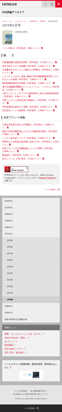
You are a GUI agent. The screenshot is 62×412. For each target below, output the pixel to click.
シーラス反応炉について (27, 138)
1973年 (10, 280)
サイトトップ (7, 21)
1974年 (10, 273)
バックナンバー (21, 21)
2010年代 (9, 207)
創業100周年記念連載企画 (16, 319)
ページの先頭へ (50, 190)
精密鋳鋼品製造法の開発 (27, 83)
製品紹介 (19, 155)
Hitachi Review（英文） (16, 337)
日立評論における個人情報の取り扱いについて (30, 394)
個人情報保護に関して (38, 391)
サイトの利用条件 (20, 391)
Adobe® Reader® (47, 178)
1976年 (10, 260)
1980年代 (9, 227)
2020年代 (9, 201)
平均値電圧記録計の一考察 (28, 107)
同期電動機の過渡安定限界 (28, 62)
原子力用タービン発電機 (27, 66)
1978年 (10, 247)
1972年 (10, 286)
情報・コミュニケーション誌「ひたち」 (23, 334)
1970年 (42, 21)
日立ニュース (22, 158)
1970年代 (33, 21)
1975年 (10, 267)
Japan (51, 4)
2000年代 (9, 214)
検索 (45, 4)
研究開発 (9, 345)
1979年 (10, 240)
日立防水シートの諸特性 (27, 110)
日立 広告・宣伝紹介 (14, 352)
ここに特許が (21, 48)
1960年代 (9, 306)
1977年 (10, 253)
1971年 (10, 293)
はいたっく (10, 341)
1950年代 (9, 313)
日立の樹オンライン (14, 349)
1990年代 (9, 221)
